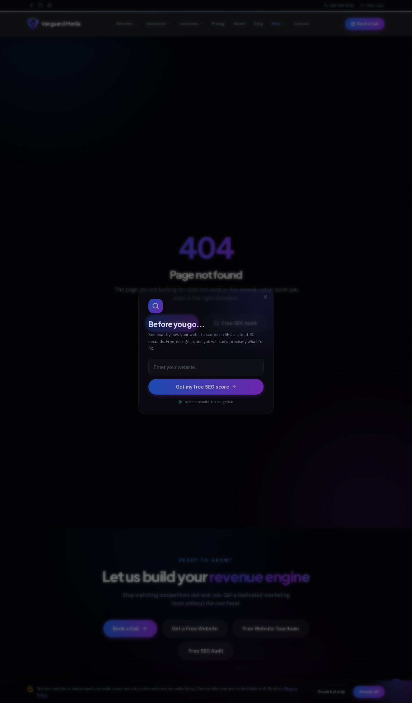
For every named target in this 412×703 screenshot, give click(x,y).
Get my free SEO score (202, 387)
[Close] (265, 297)
